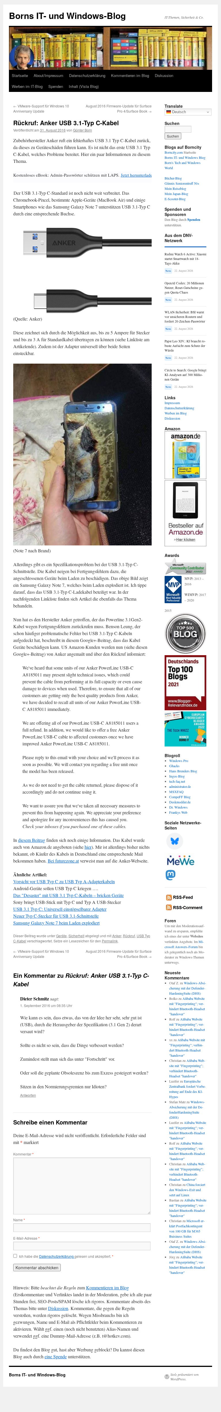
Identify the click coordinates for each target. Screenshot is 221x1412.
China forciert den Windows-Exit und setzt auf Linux (187, 1189)
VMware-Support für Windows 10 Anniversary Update (41, 108)
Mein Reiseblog (175, 188)
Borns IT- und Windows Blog (185, 157)
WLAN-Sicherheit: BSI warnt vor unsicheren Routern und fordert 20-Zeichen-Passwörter (185, 316)
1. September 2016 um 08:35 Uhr (46, 1005)
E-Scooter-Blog (175, 198)
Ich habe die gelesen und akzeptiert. (66, 1256)
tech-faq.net (177, 781)
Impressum (172, 402)
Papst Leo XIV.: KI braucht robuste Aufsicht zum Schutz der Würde (185, 345)
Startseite (20, 75)
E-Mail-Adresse (26, 1238)
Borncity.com (174, 152)
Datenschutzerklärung (87, 75)
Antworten (28, 1095)
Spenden (55, 86)
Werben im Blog (176, 413)
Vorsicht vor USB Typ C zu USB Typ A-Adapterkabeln (64, 881)
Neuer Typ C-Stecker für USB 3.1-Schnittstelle (56, 916)
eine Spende (56, 1356)
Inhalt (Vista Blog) (84, 86)
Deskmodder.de (179, 802)
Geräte (61, 935)
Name (19, 1219)
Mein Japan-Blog (176, 193)
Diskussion (164, 75)
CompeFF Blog (179, 796)
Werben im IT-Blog (27, 86)
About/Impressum (48, 75)
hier (88, 847)
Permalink (110, 940)
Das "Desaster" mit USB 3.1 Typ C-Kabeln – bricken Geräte (68, 895)
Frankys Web (178, 812)
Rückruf (129, 935)
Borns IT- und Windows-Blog (67, 15)
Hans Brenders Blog (183, 771)
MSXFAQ (176, 791)
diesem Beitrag (31, 840)
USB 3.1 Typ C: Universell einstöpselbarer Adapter (59, 909)
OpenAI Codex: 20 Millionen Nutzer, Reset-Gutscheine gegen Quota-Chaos (184, 287)
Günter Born (82, 130)
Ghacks (174, 765)
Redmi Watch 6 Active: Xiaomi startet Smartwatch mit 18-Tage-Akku (185, 258)
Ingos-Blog (177, 776)
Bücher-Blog (173, 178)
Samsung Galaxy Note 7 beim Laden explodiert (56, 923)
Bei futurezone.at (63, 861)
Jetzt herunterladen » (139, 175)
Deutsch (178, 112)
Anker (116, 935)
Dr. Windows (178, 807)
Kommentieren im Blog (130, 75)
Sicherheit (76, 935)
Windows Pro (178, 760)
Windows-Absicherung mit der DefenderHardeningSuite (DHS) (187, 988)
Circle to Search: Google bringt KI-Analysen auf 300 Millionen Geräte (185, 374)
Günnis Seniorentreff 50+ (182, 183)
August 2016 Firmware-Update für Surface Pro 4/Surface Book (119, 108)
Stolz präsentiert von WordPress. (184, 1376)
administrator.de (180, 786)
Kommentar (23, 1153)
